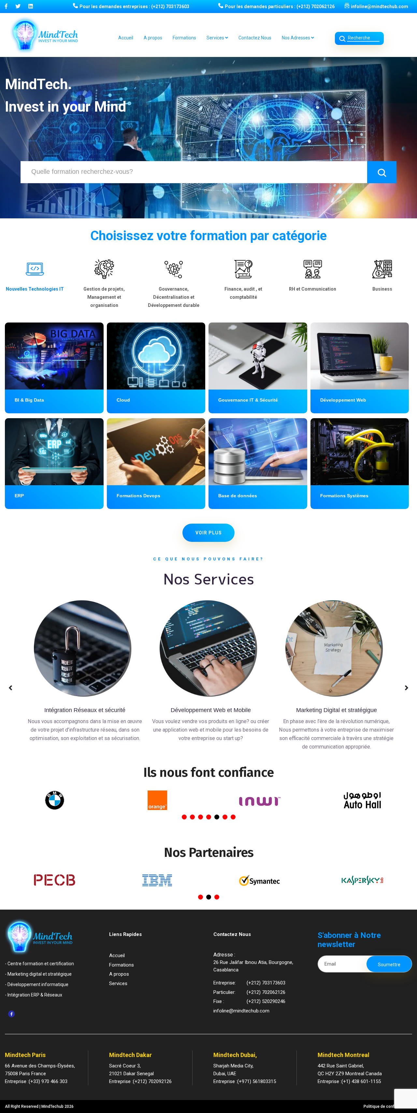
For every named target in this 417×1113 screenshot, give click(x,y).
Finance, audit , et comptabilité (243, 293)
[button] (184, 817)
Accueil (125, 37)
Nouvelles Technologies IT (35, 289)
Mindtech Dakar (130, 1054)
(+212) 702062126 (315, 6)
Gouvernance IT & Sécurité (248, 400)
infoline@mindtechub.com (379, 6)
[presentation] (11, 688)
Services (216, 37)
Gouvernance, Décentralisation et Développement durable (173, 297)
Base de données (237, 495)
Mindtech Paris (25, 1054)
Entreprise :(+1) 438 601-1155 (349, 1081)
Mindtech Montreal (343, 1054)
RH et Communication (312, 289)
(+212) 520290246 (266, 1001)
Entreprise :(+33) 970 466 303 (36, 1081)
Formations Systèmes (344, 495)
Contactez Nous (254, 37)
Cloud (123, 400)
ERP (19, 495)
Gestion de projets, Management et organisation (104, 297)
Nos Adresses (296, 37)
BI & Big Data (29, 400)
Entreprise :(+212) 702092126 (140, 1081)
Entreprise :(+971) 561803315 (244, 1081)
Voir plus (208, 532)
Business (382, 289)
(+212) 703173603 (170, 6)
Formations (184, 37)
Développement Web (343, 400)
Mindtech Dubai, (235, 1054)
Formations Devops (138, 495)
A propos (153, 37)
